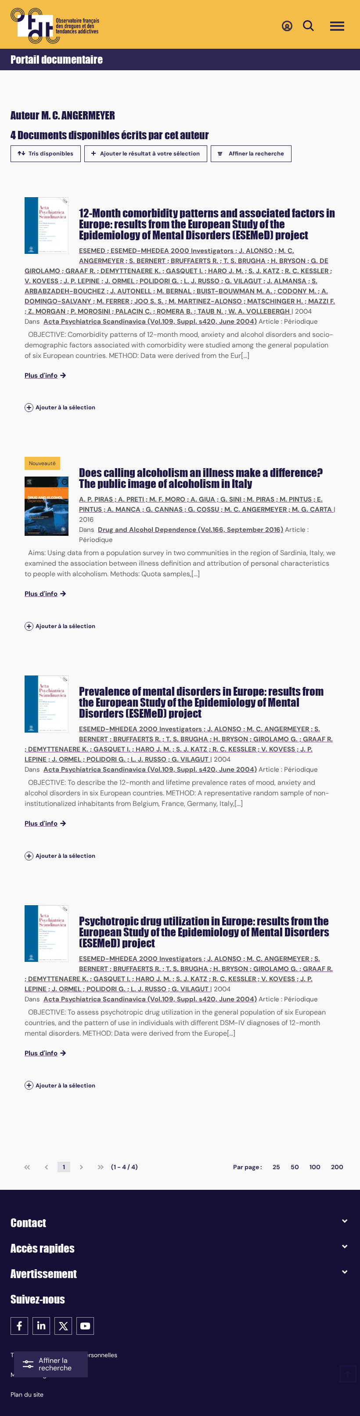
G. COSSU (203, 509)
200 (337, 1167)
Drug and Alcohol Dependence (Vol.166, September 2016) (190, 529)
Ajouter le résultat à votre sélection (150, 153)
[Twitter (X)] (63, 1325)
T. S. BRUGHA (244, 260)
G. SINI (230, 499)
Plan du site (27, 1394)
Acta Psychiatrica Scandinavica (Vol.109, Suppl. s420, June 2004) (150, 321)
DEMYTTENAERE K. (131, 271)
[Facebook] (19, 1325)
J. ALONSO (256, 250)
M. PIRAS (260, 499)
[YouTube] (85, 1325)
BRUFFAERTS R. (194, 260)
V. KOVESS (41, 281)
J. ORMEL (119, 281)
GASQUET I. (184, 271)
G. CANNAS (164, 509)
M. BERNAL (174, 291)
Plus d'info (41, 375)
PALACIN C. (133, 311)
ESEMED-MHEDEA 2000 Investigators (172, 250)
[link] (27, 1167)
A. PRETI (131, 499)
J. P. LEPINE (82, 281)
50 (295, 1167)
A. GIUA (203, 499)
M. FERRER (113, 301)
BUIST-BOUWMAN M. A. (234, 291)
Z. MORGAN (46, 311)
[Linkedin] (41, 1325)
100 (315, 1167)
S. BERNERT (147, 260)
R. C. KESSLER (306, 271)
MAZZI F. (321, 301)
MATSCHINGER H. (275, 301)
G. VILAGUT (243, 281)
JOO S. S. (148, 301)
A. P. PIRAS (96, 499)
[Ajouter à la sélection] (29, 407)
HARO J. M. (225, 271)
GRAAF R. (80, 271)
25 (276, 1167)
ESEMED (92, 250)
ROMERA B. (174, 311)
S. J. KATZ (264, 271)
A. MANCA (123, 509)
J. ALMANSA (286, 281)
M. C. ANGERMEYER (255, 509)
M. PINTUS (296, 499)
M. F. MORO (167, 499)
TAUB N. (210, 311)
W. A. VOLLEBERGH (259, 311)
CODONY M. (296, 291)
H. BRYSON (288, 260)
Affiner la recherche (256, 153)
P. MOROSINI (90, 311)
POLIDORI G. (159, 281)
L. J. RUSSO (202, 281)
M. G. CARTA (312, 509)
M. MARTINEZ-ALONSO (205, 301)
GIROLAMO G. (275, 739)
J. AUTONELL (130, 291)
